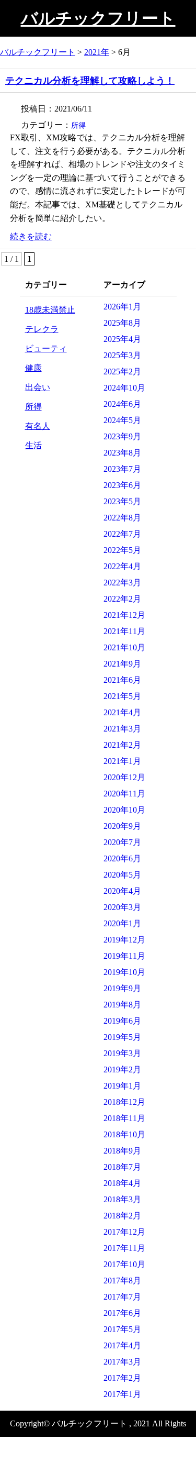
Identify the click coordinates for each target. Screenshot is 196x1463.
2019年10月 (124, 972)
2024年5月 (122, 420)
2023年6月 (122, 485)
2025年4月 (122, 339)
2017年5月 (122, 1329)
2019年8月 (122, 1004)
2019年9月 (122, 988)
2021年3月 (122, 728)
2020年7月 (122, 842)
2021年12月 (124, 615)
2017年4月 (122, 1345)
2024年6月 (122, 404)
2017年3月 (122, 1361)
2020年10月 (124, 809)
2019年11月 (124, 955)
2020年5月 (122, 874)
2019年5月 (122, 1037)
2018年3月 (122, 1199)
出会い (37, 387)
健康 (33, 367)
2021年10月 (124, 647)
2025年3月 (122, 355)
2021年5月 (122, 696)
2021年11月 (124, 631)
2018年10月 (124, 1134)
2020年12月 (124, 777)
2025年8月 (122, 322)
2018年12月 (124, 1102)
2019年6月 (122, 1020)
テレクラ (42, 329)
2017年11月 (124, 1248)
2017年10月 (124, 1264)
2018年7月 (122, 1166)
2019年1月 (122, 1085)
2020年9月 (122, 826)
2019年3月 (122, 1053)
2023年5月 (122, 501)
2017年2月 (122, 1377)
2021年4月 (122, 712)
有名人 (37, 426)
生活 (33, 445)
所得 (78, 125)
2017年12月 (124, 1231)
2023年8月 (122, 452)
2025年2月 (122, 371)
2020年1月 (122, 923)
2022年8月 (122, 517)
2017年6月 (122, 1313)
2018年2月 (122, 1215)
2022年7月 (122, 533)
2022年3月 (122, 582)
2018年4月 (122, 1183)
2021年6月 (122, 679)
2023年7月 (122, 468)
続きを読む (31, 236)
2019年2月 (122, 1069)
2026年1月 (122, 306)
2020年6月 (122, 858)
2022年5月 (122, 550)
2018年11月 (124, 1118)
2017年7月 (122, 1296)
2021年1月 (122, 761)
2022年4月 (122, 566)
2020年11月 (124, 793)
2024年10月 (124, 387)
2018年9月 (122, 1150)
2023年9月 (122, 436)
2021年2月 (122, 744)
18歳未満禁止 (50, 309)
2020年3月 (122, 907)
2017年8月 (122, 1280)
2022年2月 (122, 598)
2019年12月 (124, 939)
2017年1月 (122, 1394)
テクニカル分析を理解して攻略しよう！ (90, 80)
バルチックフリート (98, 18)
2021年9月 (122, 663)
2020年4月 (122, 890)
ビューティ (46, 348)
